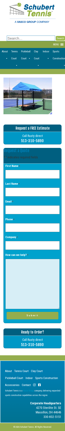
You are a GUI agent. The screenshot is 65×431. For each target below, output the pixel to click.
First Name (12, 166)
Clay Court (36, 52)
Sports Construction (46, 378)
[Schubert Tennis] (33, 22)
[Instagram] (34, 384)
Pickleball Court (26, 52)
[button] (56, 44)
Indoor (46, 51)
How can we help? (16, 255)
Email (9, 201)
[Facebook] (39, 384)
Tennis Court (14, 52)
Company (11, 237)
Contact (26, 385)
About (5, 51)
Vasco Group (28, 390)
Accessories (12, 385)
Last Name (12, 183)
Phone (9, 219)
